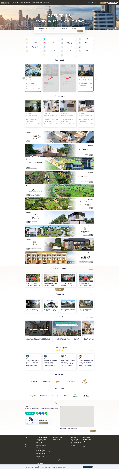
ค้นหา (80, 31)
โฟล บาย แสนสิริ (56, 460)
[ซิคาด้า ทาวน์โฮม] (86, 395)
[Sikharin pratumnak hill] (64, 395)
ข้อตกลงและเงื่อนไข (86, 437)
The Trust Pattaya (30, 79)
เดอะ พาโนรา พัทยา (39, 442)
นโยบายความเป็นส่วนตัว (87, 439)
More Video (58, 289)
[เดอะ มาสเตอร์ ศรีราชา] (85, 381)
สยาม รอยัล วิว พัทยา (40, 456)
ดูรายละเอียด (43, 422)
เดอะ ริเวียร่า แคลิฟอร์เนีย (40, 453)
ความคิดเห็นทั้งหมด (89, 350)
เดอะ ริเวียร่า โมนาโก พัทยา (41, 448)
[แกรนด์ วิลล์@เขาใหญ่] (54, 395)
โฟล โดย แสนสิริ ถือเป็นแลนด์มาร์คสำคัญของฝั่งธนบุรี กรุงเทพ (85, 80)
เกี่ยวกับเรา (84, 441)
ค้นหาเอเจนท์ (46, 2)
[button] (117, 17)
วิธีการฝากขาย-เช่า (86, 444)
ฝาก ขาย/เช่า (103, 2)
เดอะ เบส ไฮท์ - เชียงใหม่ (40, 460)
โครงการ (33, 2)
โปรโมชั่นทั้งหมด (90, 317)
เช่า (25, 440)
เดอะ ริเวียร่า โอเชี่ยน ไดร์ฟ (41, 440)
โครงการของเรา (27, 448)
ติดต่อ (41, 2)
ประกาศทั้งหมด (90, 96)
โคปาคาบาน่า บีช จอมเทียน (41, 439)
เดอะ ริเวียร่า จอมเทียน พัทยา (41, 444)
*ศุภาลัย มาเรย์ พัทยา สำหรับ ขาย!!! (50, 115)
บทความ (37, 2)
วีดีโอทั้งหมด (91, 269)
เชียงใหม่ (38, 459)
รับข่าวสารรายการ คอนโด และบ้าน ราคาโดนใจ (69, 428)
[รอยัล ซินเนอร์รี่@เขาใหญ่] (43, 395)
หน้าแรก (14, 2)
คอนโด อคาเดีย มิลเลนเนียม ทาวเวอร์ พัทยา (44, 451)
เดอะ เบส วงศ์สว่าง (56, 439)
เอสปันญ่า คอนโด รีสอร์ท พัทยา (41, 445)
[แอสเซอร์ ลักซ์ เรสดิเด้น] (33, 395)
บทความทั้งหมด (90, 294)
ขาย (25, 439)
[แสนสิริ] (34, 381)
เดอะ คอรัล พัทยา (39, 447)
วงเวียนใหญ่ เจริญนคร (57, 459)
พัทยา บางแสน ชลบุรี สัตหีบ (41, 437)
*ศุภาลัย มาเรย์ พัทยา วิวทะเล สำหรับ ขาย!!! (31, 116)
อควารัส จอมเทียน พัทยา (40, 450)
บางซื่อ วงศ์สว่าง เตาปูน (57, 437)
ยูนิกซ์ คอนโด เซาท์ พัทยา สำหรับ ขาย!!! (85, 116)
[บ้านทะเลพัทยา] (75, 395)
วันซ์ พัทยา (38, 455)
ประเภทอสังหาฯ (27, 2)
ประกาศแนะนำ (20, 2)
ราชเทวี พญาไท (39, 463)
